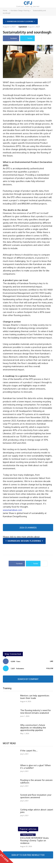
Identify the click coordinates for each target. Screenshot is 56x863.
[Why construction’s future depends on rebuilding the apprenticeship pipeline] (10, 730)
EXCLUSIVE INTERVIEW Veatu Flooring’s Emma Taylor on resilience (34, 840)
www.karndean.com (12, 510)
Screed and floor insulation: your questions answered (35, 796)
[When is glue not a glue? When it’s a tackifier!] (10, 770)
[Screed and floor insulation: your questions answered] (10, 800)
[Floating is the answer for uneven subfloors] (10, 785)
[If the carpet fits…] (10, 755)
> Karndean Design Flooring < (20, 10)
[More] (39, 38)
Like (51, 661)
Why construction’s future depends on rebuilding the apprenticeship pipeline (33, 728)
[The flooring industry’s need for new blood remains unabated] (10, 715)
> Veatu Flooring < (28, 835)
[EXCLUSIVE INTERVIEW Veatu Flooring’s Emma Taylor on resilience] (10, 839)
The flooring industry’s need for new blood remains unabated (35, 711)
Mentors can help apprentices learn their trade (34, 696)
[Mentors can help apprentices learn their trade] (10, 700)
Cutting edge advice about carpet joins (36, 810)
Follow (49, 668)
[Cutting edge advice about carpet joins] (10, 814)
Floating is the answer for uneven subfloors (36, 781)
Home (5, 10)
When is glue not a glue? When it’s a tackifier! (35, 766)
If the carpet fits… (29, 750)
